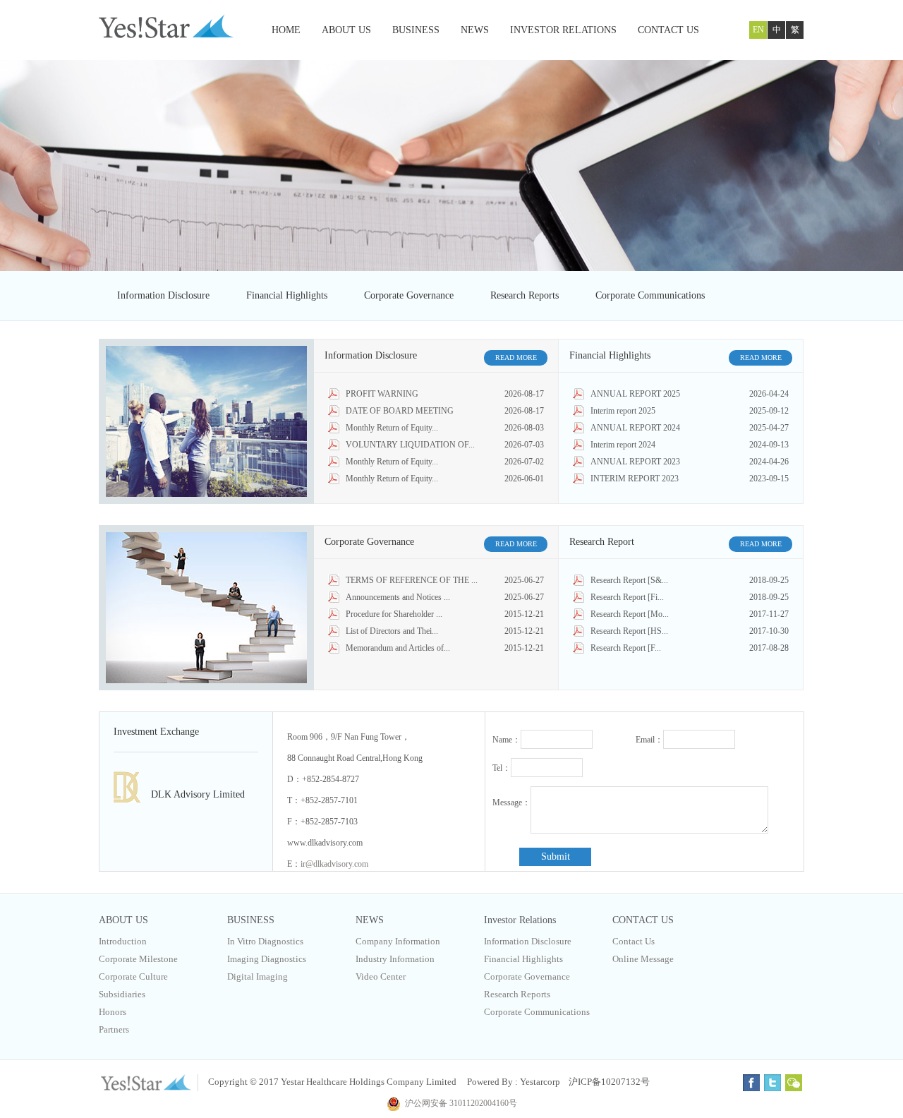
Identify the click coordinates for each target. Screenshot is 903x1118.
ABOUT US (346, 30)
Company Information (398, 941)
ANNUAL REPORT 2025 (635, 394)
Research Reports (524, 295)
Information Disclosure (163, 295)
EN (758, 30)
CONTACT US (668, 30)
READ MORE (516, 357)
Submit (555, 856)
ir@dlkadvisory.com (334, 864)
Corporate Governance (409, 295)
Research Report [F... (625, 648)
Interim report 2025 (622, 411)
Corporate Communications (650, 295)
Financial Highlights (286, 295)
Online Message (643, 959)
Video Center (381, 976)
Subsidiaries (122, 994)
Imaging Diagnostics (266, 959)
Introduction (123, 941)
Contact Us (633, 941)
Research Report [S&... (629, 580)
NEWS (475, 30)
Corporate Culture (133, 976)
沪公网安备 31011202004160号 (459, 1103)
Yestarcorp (540, 1081)
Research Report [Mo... (629, 614)
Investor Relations (520, 920)
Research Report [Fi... (627, 597)
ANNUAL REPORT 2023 (635, 462)
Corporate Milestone (138, 959)
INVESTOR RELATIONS (563, 30)
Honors (112, 1011)
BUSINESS (416, 30)
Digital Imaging (257, 976)
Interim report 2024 (622, 445)
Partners (114, 1029)
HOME (286, 30)
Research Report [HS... (629, 631)
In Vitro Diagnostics (265, 941)
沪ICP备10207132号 (609, 1081)
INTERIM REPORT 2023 (634, 478)
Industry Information (395, 959)
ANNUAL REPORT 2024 (635, 428)
